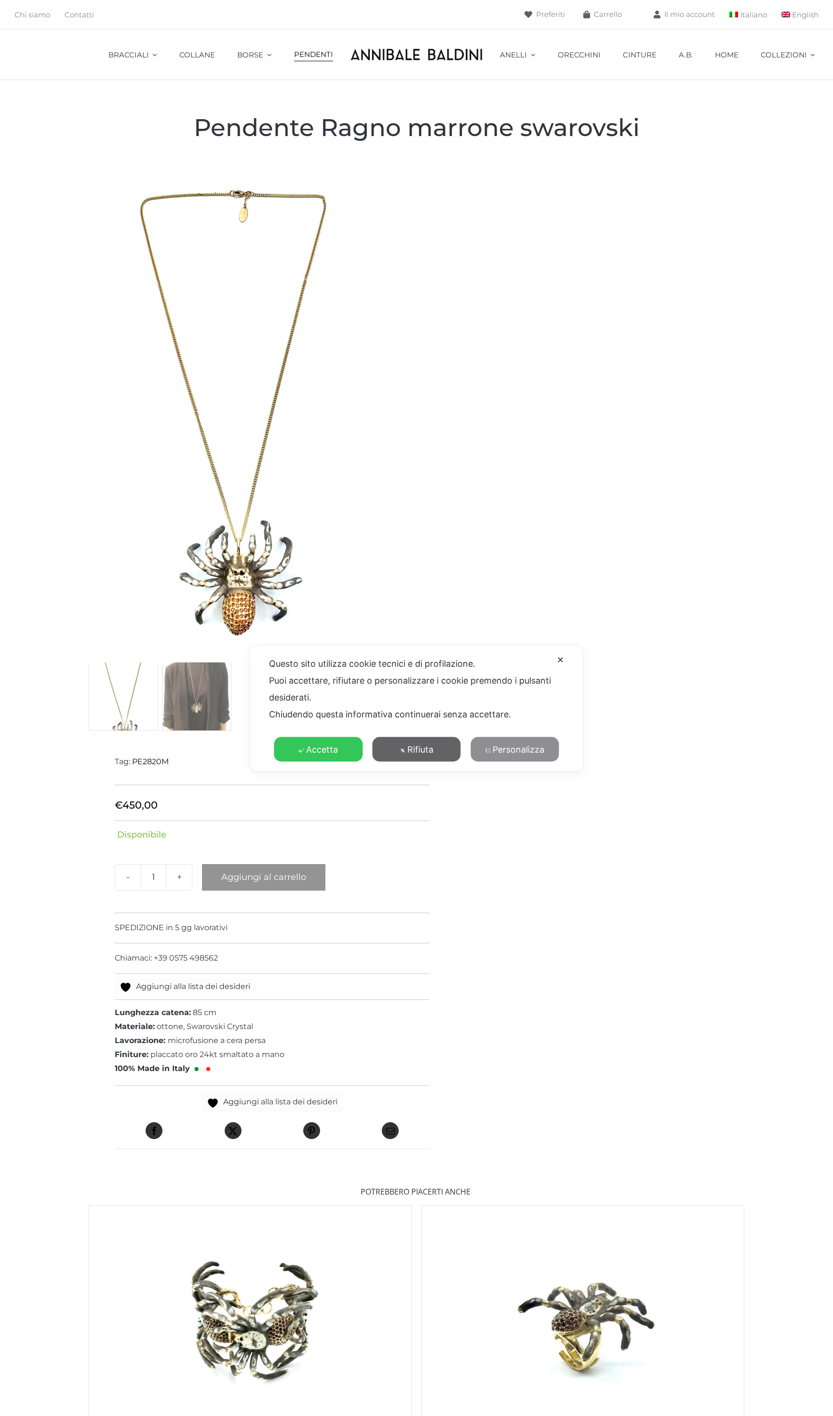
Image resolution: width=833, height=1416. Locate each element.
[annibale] (417, 50)
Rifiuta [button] (420, 749)
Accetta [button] (322, 749)
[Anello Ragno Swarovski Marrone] (582, 1212)
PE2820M (150, 761)
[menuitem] (748, 14)
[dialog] (416, 708)
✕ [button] (560, 659)
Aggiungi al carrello (263, 877)
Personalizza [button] (518, 749)
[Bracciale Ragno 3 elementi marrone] (250, 1212)
